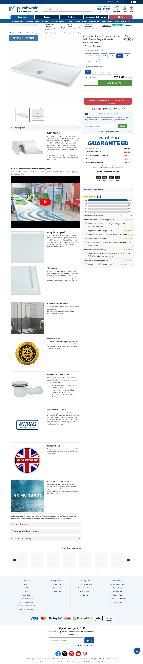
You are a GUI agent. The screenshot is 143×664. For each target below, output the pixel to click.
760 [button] (102, 72)
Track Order (57, 584)
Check (122, 126)
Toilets (77, 21)
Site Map (86, 595)
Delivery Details (86, 581)
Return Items (57, 591)
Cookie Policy (117, 588)
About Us (26, 581)
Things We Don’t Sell (26, 599)
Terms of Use (117, 595)
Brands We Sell (26, 595)
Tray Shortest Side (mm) (94, 66)
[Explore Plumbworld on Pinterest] (71, 654)
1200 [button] (104, 56)
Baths (71, 21)
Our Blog (26, 588)
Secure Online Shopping (86, 588)
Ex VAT (138, 2)
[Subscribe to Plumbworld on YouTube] (78, 654)
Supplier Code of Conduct (117, 599)
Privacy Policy (117, 591)
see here (113, 103)
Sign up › (89, 640)
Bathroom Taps (94, 21)
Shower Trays (31, 33)
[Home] (10, 33)
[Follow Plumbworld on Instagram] (85, 654)
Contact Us (111, 2)
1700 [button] (96, 62)
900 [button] (116, 72)
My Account (57, 588)
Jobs (26, 591)
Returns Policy (117, 581)
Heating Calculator (86, 591)
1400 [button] (119, 56)
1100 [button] (96, 56)
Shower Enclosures (42, 21)
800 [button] (109, 72)
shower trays (69, 157)
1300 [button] (112, 56)
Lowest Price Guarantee (26, 602)
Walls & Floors (126, 21)
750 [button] (95, 72)
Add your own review (115, 216)
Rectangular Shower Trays (46, 33)
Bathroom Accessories (110, 21)
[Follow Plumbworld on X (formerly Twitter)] (65, 654)
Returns (119, 2)
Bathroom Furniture (59, 21)
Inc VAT (128, 2)
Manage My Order (57, 581)
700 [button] (88, 72)
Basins (84, 21)
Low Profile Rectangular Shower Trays (69, 33)
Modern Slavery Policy (117, 584)
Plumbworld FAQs (86, 584)
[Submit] (43, 8)
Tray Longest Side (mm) (94, 50)
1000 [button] (88, 56)
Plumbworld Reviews (26, 609)
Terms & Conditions (117, 602)
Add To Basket (114, 82)
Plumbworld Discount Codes (26, 606)
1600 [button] (88, 62)
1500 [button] (127, 56)
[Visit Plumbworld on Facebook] (58, 654)
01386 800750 (103, 9)
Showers (29, 21)
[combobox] (67, 9)
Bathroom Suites (18, 21)
